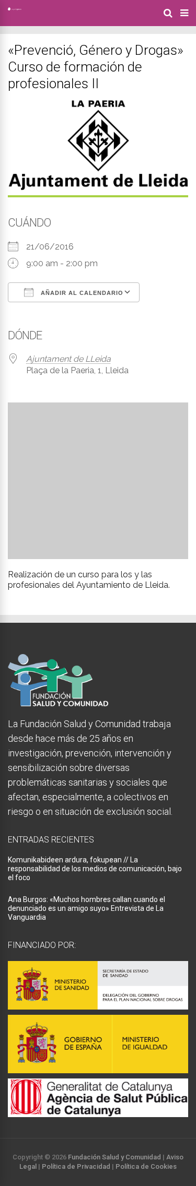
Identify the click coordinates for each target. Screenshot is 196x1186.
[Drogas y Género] (14, 8)
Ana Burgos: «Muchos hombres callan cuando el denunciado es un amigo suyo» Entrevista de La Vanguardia (86, 908)
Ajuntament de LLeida (68, 359)
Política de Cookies (146, 1166)
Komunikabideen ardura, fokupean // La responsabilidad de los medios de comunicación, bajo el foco (95, 869)
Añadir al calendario (81, 293)
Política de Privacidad (76, 1166)
